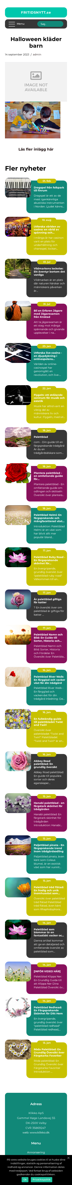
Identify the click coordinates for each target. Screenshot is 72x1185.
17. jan (47, 550)
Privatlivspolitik (41, 1179)
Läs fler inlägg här (36, 149)
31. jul (46, 304)
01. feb (47, 181)
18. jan (47, 430)
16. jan (47, 670)
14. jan (47, 922)
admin (37, 54)
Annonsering (36, 1152)
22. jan (46, 388)
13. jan (47, 1042)
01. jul (46, 262)
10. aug (46, 220)
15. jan (47, 796)
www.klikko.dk (39, 1132)
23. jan (46, 346)
